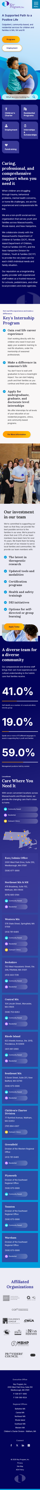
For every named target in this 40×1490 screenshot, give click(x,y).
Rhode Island (20, 1420)
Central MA (20, 1413)
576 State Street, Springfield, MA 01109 (20, 925)
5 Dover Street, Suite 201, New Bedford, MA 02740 (19, 1079)
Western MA (20, 1428)
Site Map (20, 1466)
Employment (12, 48)
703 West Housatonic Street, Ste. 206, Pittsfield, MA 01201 (20, 968)
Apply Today (14, 627)
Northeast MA (20, 1416)
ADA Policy (20, 1470)
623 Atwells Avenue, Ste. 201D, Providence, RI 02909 (19, 1042)
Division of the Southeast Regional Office (16, 1181)
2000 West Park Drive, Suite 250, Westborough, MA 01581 (20, 864)
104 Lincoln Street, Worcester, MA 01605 (18, 1005)
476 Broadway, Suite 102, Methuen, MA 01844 (16, 888)
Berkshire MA (20, 1409)
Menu (36, 6)
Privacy (20, 1463)
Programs (11, 39)
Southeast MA (20, 1424)
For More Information (17, 434)
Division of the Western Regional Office (19, 1150)
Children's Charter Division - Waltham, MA (20, 1431)
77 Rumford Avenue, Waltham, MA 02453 (18, 1119)
